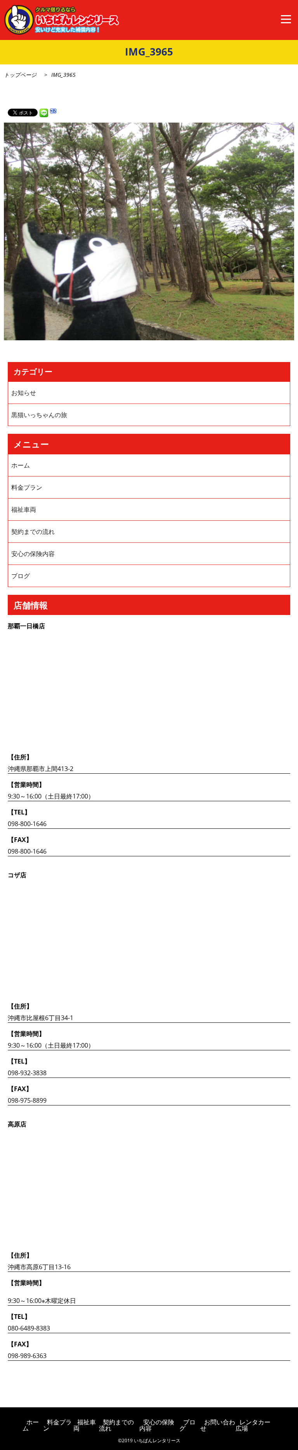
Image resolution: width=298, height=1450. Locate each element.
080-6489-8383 (29, 1328)
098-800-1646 (27, 823)
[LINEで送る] (44, 112)
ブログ (20, 576)
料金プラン (26, 487)
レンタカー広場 (253, 1425)
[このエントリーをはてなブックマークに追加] (53, 112)
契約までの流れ (33, 531)
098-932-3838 (27, 1073)
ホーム (20, 465)
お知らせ (23, 392)
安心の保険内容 (33, 553)
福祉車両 (23, 509)
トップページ (20, 74)
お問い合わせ (217, 1425)
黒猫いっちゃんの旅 (39, 415)
